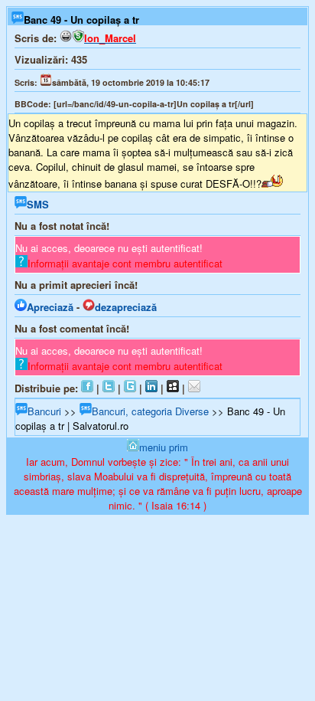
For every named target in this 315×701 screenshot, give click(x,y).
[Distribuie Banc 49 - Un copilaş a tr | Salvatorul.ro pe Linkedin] (151, 388)
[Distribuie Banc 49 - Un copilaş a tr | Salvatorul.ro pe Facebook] (87, 388)
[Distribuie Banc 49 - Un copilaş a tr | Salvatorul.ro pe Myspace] (173, 388)
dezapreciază (126, 307)
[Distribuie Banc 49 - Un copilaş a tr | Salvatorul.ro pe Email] (194, 388)
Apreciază (50, 307)
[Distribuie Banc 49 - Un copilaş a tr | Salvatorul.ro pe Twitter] (108, 388)
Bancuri (44, 411)
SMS (38, 204)
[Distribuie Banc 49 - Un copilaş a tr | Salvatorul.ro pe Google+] (130, 388)
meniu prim (163, 447)
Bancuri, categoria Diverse (150, 411)
